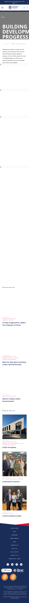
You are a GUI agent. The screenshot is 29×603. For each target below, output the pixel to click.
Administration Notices (18, 43)
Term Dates (14, 545)
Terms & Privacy (22, 596)
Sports (16, 358)
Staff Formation (18, 479)
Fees (14, 531)
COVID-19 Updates (9, 447)
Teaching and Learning (9, 359)
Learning (14, 535)
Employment (14, 538)
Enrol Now (14, 528)
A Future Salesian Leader (11, 516)
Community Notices (8, 320)
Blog (14, 541)
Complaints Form (14, 558)
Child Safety (14, 551)
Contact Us (14, 555)
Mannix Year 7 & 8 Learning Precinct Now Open (14, 2)
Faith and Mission (7, 479)
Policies (14, 548)
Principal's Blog (19, 443)
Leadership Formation (11, 482)
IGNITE (17, 598)
